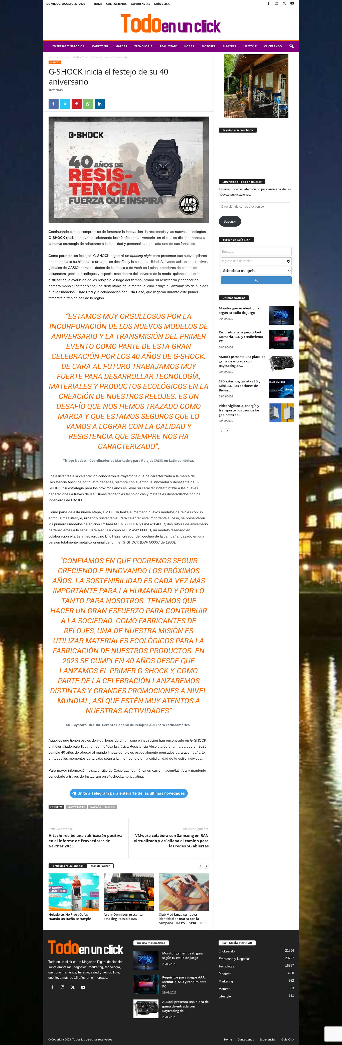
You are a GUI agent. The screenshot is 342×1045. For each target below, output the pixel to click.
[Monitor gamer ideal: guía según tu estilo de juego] (281, 315)
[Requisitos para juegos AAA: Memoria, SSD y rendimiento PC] (281, 339)
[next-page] (206, 866)
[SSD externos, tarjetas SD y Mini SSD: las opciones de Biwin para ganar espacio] (281, 388)
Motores (208, 46)
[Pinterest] (77, 104)
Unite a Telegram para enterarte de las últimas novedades (131, 793)
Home (98, 4)
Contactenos (116, 4)
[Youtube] (292, 3)
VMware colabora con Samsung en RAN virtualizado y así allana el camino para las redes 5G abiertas (171, 840)
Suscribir (230, 221)
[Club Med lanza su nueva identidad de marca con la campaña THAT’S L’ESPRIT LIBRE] (184, 892)
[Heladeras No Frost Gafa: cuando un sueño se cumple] (74, 892)
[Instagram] (277, 3)
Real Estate (168, 46)
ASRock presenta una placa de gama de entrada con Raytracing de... (242, 361)
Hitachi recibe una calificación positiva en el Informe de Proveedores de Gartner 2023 (85, 840)
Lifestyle (250, 46)
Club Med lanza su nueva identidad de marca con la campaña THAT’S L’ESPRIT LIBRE (183, 918)
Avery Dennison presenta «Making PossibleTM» (123, 916)
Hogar (189, 46)
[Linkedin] (100, 104)
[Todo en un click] (171, 23)
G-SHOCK (110, 807)
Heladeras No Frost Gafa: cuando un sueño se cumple (70, 916)
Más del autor (100, 866)
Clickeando (273, 46)
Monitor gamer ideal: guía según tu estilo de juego (239, 310)
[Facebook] (269, 3)
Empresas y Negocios (68, 46)
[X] (284, 3)
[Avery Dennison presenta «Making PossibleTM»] (129, 892)
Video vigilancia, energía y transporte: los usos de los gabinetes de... (239, 410)
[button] (291, 46)
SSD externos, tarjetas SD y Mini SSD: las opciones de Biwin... (239, 385)
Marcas (121, 46)
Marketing (100, 46)
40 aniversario (76, 807)
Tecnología (143, 46)
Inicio (52, 57)
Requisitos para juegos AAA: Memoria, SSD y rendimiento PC (241, 336)
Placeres (229, 46)
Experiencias (140, 4)
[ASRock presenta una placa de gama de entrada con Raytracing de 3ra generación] (281, 363)
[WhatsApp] (88, 104)
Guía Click (161, 4)
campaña (95, 807)
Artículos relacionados (68, 866)
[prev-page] (200, 866)
